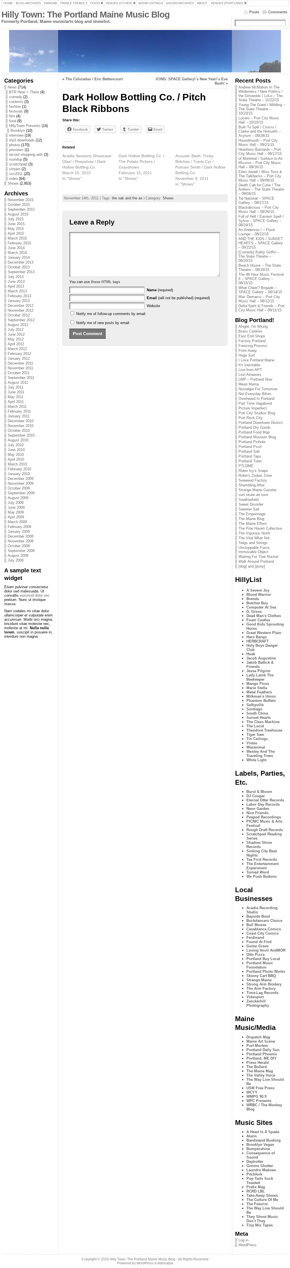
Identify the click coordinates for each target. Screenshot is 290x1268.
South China (257, 713)
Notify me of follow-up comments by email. (111, 314)
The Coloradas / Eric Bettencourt (94, 79)
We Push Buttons (261, 876)
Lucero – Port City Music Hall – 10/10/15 (258, 120)
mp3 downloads (22, 140)
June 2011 (16, 392)
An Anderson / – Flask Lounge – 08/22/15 (256, 232)
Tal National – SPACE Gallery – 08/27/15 (256, 200)
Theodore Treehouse (264, 730)
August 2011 (18, 382)
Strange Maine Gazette (257, 490)
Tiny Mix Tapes (259, 1225)
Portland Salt (249, 451)
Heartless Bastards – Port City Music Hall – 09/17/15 (260, 151)
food (12, 121)
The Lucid (255, 726)
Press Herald (257, 1062)
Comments (277, 12)
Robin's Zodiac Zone (255, 475)
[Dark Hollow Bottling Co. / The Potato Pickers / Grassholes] (147, 167)
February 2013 (19, 296)
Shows (13, 183)
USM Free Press (260, 1088)
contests (16, 102)
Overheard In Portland (256, 398)
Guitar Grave (257, 946)
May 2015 (16, 229)
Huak (250, 654)
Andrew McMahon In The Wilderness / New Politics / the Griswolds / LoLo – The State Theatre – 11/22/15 (260, 93)
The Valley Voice (260, 1075)
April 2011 (16, 402)
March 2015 (17, 238)
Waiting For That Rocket (258, 557)
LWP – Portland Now (255, 379)
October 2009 (19, 488)
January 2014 (19, 257)
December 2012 (20, 305)
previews (16, 150)
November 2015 (20, 200)
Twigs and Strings (253, 543)
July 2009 (16, 503)
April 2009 (16, 517)
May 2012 (16, 339)
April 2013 (16, 286)
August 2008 (18, 555)
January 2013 (19, 301)
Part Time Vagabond (255, 403)
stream (14, 169)
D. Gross (254, 611)
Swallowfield (248, 499)
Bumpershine (258, 1149)
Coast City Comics (262, 933)
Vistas (251, 743)
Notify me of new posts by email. (103, 323)
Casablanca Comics (263, 929)
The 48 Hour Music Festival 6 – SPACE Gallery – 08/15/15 (261, 278)
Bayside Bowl (258, 916)
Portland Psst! (250, 447)
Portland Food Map (254, 432)
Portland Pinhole (251, 442)
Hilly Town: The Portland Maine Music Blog (85, 15)
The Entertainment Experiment (262, 866)
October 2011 (18, 373)
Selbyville (255, 705)
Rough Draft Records (264, 830)
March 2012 (17, 349)
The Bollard (256, 1067)
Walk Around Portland (256, 561)
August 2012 (18, 325)
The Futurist (257, 1204)
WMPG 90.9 (256, 1096)
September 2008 (21, 551)
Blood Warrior (258, 594)
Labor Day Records (263, 804)
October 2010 (19, 430)
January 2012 (19, 358)
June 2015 (16, 224)
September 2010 (21, 435)
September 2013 (21, 272)
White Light (256, 760)
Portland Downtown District (260, 422)
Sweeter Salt (248, 509)
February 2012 (19, 353)
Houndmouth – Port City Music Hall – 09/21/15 (258, 142)
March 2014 (17, 253)
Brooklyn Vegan (260, 1144)
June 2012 (16, 334)
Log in (243, 1240)
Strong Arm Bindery (264, 984)
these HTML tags (105, 282)
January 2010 (19, 474)
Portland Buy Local (263, 959)
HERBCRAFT (257, 641)
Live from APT (250, 370)
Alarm (251, 1136)
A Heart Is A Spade (262, 1132)
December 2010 (20, 421)
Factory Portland (252, 341)
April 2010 (16, 459)
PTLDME (245, 466)
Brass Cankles (250, 331)
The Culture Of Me (262, 1200)
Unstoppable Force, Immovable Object (254, 549)
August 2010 (18, 440)
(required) (160, 290)
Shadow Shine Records (259, 844)
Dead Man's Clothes (263, 616)
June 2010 (16, 450)
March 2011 (17, 406)
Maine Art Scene (260, 1041)
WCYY (251, 1092)
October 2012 (19, 315)
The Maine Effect (252, 523)
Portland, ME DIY (261, 1058)
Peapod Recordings (263, 817)
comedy (15, 97)
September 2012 (21, 320)
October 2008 (19, 546)
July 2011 (15, 387)
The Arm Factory (261, 988)
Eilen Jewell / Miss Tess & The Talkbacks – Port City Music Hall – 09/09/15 (260, 176)
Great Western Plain (263, 633)
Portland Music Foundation (259, 965)
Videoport (255, 997)
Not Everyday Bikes (254, 394)
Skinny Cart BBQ (261, 976)
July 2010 (16, 445)
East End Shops (251, 336)
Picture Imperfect (252, 408)
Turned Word (257, 872)
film (12, 116)
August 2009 (18, 498)
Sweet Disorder (250, 504)
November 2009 (20, 483)
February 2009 (19, 527)
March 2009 (17, 522)
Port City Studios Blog (256, 413)
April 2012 (16, 344)
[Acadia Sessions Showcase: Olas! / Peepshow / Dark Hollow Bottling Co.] (90, 167)
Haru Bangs (256, 637)
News (12, 87)
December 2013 (20, 262)
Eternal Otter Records (265, 800)
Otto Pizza (255, 954)
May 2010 (16, 454)
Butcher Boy (257, 603)
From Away (247, 350)
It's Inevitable (249, 365)
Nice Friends (257, 813)
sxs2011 (16, 174)
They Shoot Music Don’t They (262, 1219)
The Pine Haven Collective (260, 528)
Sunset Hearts (258, 717)
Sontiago (254, 709)
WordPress (247, 1245)
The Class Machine (263, 722)
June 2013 (16, 281)
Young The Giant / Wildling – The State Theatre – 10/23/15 (261, 109)
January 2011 (18, 416)
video (13, 178)
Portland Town (250, 461)
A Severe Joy (257, 590)
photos (14, 145)
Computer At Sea (261, 607)
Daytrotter (254, 1161)
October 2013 (19, 267)
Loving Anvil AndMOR (265, 950)
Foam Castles (258, 620)
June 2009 (16, 507)
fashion (15, 106)
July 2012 (16, 329)
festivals (16, 111)
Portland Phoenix (261, 1054)
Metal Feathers (259, 692)
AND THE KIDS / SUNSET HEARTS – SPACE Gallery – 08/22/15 (260, 243)
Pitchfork (254, 1174)
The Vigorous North (254, 533)
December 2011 (20, 363)
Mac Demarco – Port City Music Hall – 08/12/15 (259, 299)
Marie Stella (256, 688)
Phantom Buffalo (261, 700)
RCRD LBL (255, 1191)
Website (153, 306)
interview (16, 135)
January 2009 (19, 531)
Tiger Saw (255, 734)
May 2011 (16, 397)
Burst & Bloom (259, 792)
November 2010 (20, 426)
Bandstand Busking (263, 1140)
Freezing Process (252, 346)
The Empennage (251, 514)
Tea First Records (261, 859)
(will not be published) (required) (178, 298)
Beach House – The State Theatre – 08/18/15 (259, 267)
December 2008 (20, 536)
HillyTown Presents (24, 126)
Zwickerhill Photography (257, 1003)
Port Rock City (250, 418)
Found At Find (259, 942)
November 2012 (20, 310)
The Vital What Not (254, 538)
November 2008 (20, 541)
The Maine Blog (251, 519)
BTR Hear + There (24, 92)
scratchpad (18, 164)
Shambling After (251, 485)
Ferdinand (255, 937)
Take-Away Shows (262, 1195)
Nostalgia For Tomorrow (257, 389)
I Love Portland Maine (256, 360)
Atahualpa (165, 1263)
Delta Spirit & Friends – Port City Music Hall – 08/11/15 (261, 308)
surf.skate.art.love (253, 495)
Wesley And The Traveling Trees (260, 753)
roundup (15, 159)
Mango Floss (257, 684)
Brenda (252, 599)
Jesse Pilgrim (258, 671)
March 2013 (17, 291)
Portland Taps (249, 456)
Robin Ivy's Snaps (253, 471)
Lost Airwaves (249, 374)
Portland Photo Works (265, 971)
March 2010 (17, 464)
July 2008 (16, 560)
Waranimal (255, 747)
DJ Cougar (255, 796)
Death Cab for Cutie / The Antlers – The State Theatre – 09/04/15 (261, 189)
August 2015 (18, 214)
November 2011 (20, 368)
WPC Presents (258, 1101)
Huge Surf (246, 355)
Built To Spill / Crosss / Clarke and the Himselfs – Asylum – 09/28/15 (259, 131)
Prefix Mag (255, 1187)
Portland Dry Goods (254, 427)
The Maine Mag (259, 1071)
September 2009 (21, 493)
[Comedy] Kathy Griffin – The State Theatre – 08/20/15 (258, 256)
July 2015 (16, 219)
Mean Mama (248, 384)
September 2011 (21, 378)
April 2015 (16, 233)
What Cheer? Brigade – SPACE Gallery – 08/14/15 (260, 290)
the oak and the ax (127, 198)
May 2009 (16, 512)
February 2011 (19, 411)
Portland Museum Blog (257, 437)
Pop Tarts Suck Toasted (259, 1180)
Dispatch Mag (258, 1037)
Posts (254, 12)
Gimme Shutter (259, 1166)
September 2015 (21, 209)
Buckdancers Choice (264, 920)
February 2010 (19, 469)
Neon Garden (257, 808)
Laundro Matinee (261, 1170)
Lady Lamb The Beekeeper (260, 677)
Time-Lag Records (262, 993)
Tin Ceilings (257, 739)
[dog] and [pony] (251, 566)
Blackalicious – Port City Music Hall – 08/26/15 (258, 209)
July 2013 (16, 277)
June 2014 (16, 248)
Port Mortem (257, 1045)
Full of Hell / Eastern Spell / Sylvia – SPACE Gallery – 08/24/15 (261, 220)
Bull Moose (256, 925)
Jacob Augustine (261, 658)
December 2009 (20, 478)
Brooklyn (17, 130)
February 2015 (19, 243)
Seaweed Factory (252, 480)
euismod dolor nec (35, 595)
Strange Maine (259, 980)
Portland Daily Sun (263, 1050)
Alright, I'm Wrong (253, 326)
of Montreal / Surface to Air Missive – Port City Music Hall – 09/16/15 (260, 162)
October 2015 (19, 204)
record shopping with (26, 154)
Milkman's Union (261, 696)
